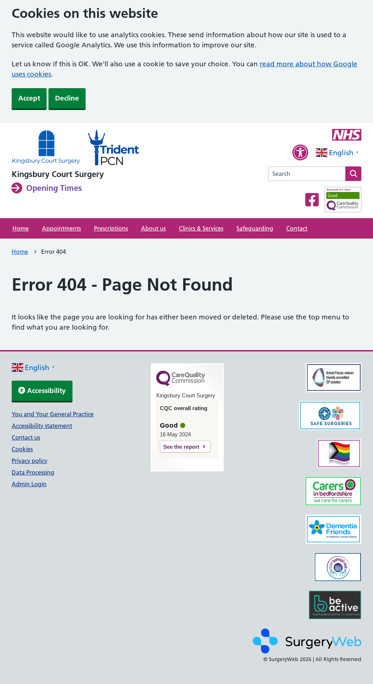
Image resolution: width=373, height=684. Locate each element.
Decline (67, 98)
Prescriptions (111, 228)
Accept (29, 98)
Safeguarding (254, 228)
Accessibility (45, 390)
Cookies (22, 449)
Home (20, 228)
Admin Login (29, 484)
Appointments (61, 228)
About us (153, 228)
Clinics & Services (201, 228)
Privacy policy (29, 460)
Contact (296, 228)
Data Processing (33, 472)
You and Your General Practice (53, 414)
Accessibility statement (42, 425)
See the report (181, 447)
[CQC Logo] (180, 384)
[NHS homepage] (46, 148)
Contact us (26, 437)
